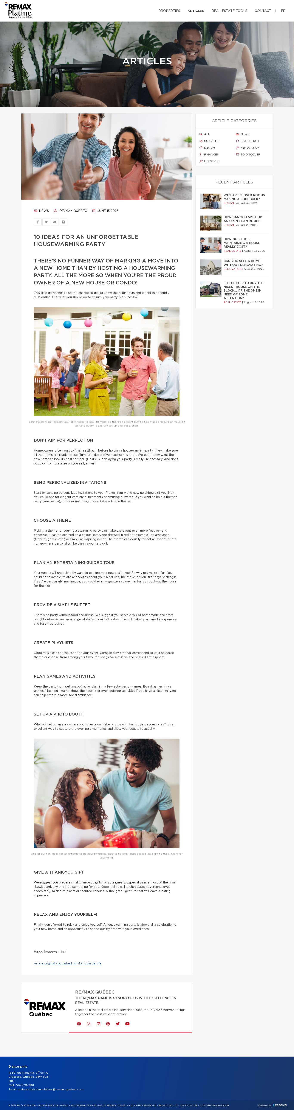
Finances (211, 154)
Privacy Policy (168, 1105)
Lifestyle (211, 161)
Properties (169, 10)
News (43, 211)
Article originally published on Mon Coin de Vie (67, 963)
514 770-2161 (25, 1085)
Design (209, 147)
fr (283, 10)
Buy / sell (211, 141)
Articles (195, 10)
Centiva (280, 1105)
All (206, 134)
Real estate (250, 141)
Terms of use (189, 1105)
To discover (250, 154)
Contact (263, 10)
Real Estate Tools (229, 10)
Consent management (214, 1105)
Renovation (250, 147)
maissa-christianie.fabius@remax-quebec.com (51, 1089)
